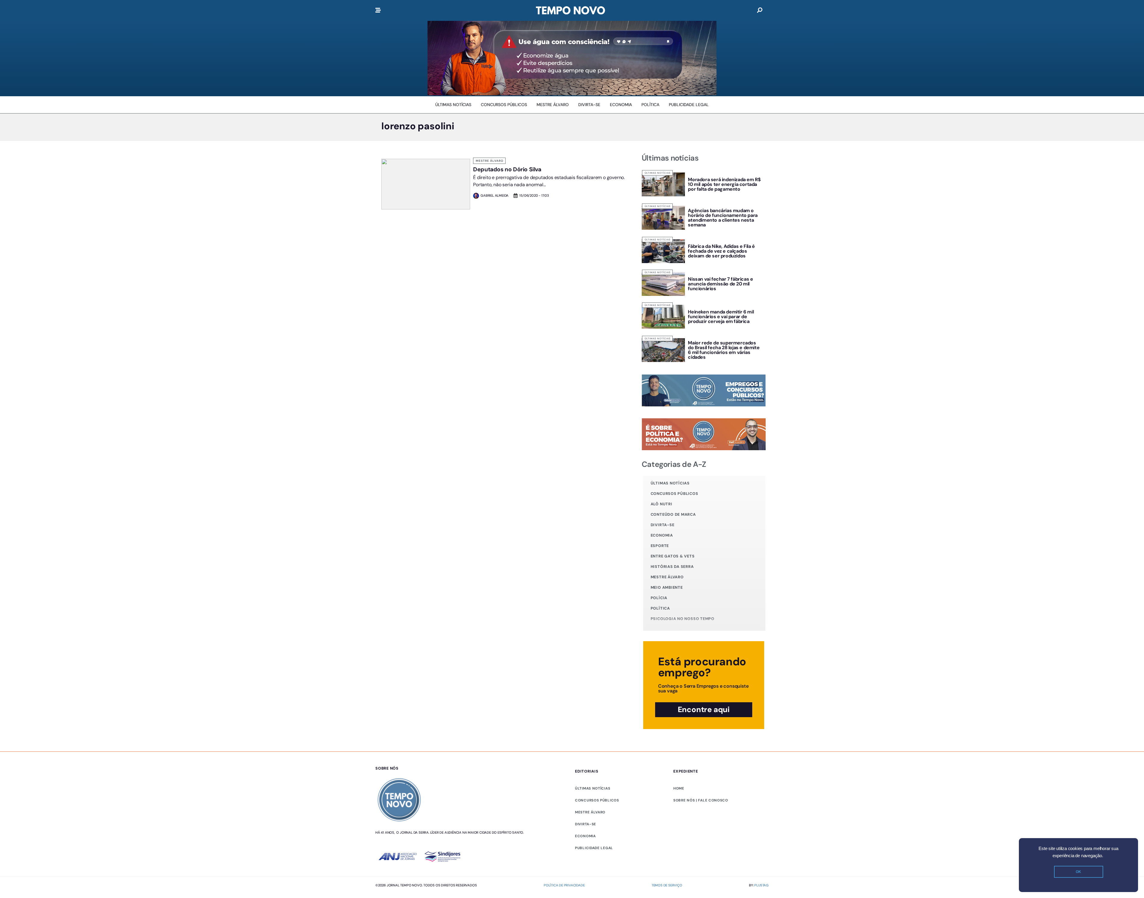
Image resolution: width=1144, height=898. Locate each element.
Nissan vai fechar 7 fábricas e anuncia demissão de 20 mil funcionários (720, 284)
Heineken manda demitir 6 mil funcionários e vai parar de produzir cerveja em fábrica (721, 316)
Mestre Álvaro (489, 161)
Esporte (660, 545)
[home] (570, 10)
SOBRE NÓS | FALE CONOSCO (700, 800)
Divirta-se (662, 524)
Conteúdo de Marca (673, 514)
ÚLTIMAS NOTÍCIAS (592, 788)
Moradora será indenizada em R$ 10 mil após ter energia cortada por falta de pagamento (724, 184)
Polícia (659, 597)
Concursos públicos (674, 493)
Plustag (761, 885)
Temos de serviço (667, 885)
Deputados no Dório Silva (507, 169)
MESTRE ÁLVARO (590, 812)
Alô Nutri (661, 504)
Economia (662, 535)
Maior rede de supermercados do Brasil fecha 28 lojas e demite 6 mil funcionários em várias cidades (723, 350)
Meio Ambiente (667, 587)
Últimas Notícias (658, 172)
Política (660, 608)
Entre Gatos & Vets (673, 556)
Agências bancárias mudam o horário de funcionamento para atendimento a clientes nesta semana (722, 217)
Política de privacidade (564, 885)
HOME (678, 788)
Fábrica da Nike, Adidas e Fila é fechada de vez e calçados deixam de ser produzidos (721, 251)
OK (1078, 872)
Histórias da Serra (672, 566)
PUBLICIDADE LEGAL (594, 848)
